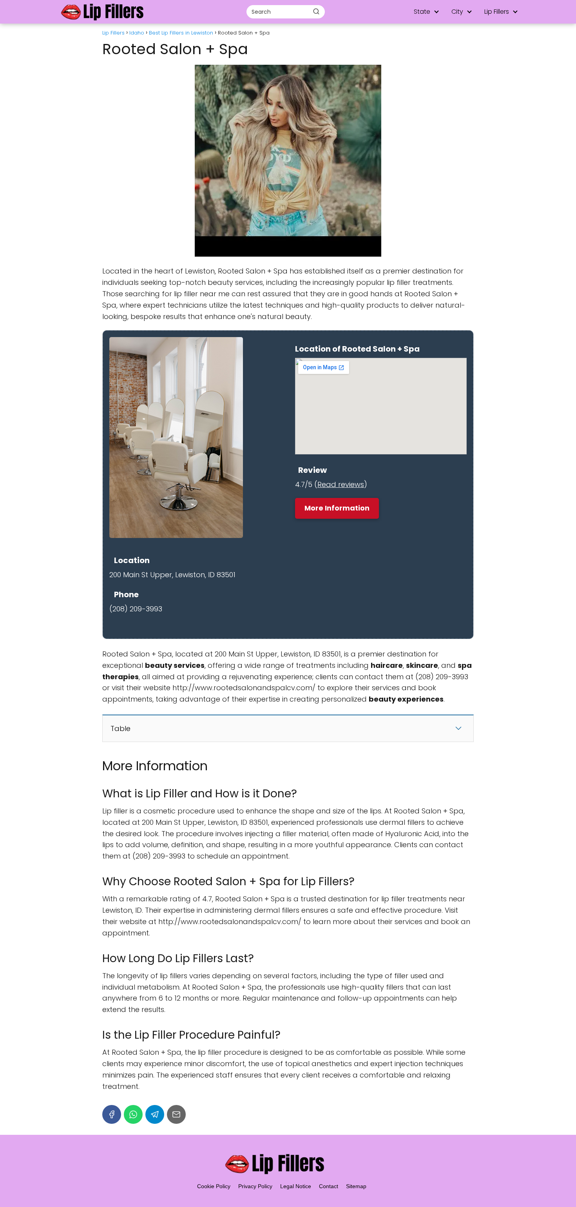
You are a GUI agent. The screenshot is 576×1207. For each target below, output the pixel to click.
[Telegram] (154, 1114)
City (457, 11)
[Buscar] (316, 11)
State (422, 11)
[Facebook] (111, 1114)
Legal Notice (295, 1186)
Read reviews (340, 484)
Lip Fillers (496, 11)
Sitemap (356, 1186)
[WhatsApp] (133, 1114)
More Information (337, 508)
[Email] (176, 1114)
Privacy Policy (255, 1186)
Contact (328, 1186)
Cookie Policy (213, 1186)
